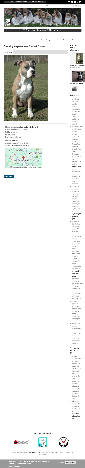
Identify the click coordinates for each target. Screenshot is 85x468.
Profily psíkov (50, 40)
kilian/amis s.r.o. (36, 452)
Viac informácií (14, 466)
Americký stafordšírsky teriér (27, 127)
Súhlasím (60, 462)
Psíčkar (41, 40)
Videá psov (76, 166)
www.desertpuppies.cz (20, 145)
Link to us (9, 176)
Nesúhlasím (70, 462)
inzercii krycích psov (75, 273)
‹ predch (74, 87)
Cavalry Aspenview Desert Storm (69, 40)
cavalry (14, 141)
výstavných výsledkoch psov (76, 216)
